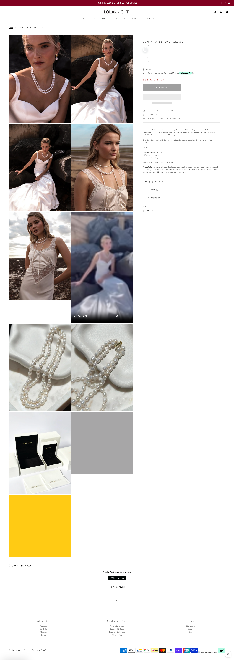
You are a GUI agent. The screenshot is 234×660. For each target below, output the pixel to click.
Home (11, 28)
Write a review (117, 578)
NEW (82, 18)
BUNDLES (120, 18)
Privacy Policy (117, 635)
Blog (190, 632)
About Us (43, 626)
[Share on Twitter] (148, 211)
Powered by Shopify (39, 650)
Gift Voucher (190, 626)
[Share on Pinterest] (153, 211)
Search (190, 629)
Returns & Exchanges (117, 632)
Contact (43, 635)
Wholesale (43, 632)
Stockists (43, 629)
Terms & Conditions (117, 626)
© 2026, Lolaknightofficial (18, 650)
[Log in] (221, 12)
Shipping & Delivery (117, 629)
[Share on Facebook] (144, 211)
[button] (162, 97)
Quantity (146, 57)
